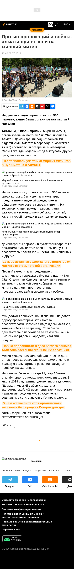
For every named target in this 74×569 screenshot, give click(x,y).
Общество (8, 425)
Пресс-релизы (35, 504)
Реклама (20, 504)
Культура (54, 470)
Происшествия (11, 470)
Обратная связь (11, 529)
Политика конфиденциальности (21, 509)
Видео (26, 470)
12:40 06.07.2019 (11, 53)
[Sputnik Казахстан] (10, 25)
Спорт (66, 470)
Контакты (7, 504)
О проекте (8, 499)
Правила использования (30, 499)
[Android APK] (12, 539)
